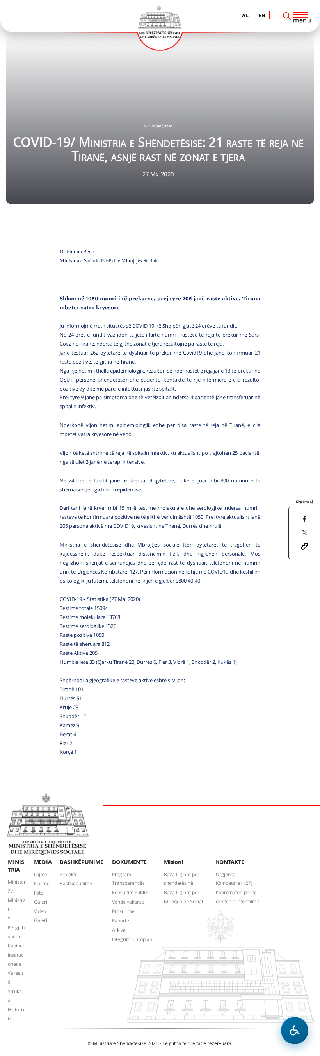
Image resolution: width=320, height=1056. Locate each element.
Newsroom (157, 126)
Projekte (69, 874)
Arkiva (119, 930)
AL (245, 15)
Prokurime (123, 911)
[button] (304, 545)
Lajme (40, 874)
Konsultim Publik (130, 892)
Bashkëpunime (76, 883)
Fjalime (42, 883)
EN (261, 15)
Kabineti (16, 945)
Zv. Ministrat (17, 900)
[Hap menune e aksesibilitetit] (294, 1030)
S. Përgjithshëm (16, 927)
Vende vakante (128, 901)
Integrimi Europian (132, 939)
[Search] (287, 16)
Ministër (17, 882)
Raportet (121, 920)
